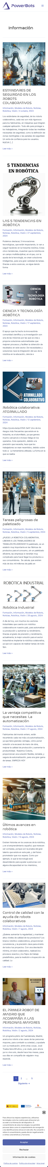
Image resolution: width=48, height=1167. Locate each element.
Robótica (7, 111)
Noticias (37, 108)
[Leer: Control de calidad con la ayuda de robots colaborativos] (24, 895)
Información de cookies (24, 1157)
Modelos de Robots (23, 108)
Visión (14, 111)
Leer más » (8, 148)
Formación (7, 230)
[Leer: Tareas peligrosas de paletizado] (24, 493)
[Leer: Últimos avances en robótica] (24, 799)
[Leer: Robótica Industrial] (24, 591)
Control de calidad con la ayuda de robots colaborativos (23, 917)
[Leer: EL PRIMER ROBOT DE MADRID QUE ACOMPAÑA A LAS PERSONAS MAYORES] (24, 991)
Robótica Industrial (18, 607)
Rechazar (24, 1149)
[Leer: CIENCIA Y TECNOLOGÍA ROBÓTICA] (24, 295)
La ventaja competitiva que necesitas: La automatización (22, 717)
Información (8, 108)
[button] (44, 1112)
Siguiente (24, 1083)
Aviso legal (41, 1163)
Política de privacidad (27, 1163)
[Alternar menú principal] (42, 6)
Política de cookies (11, 1163)
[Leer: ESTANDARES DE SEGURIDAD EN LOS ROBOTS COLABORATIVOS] (24, 64)
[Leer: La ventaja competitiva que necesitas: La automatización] (24, 686)
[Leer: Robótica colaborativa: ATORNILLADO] (24, 387)
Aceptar (24, 1142)
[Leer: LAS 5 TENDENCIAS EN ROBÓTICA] (24, 187)
